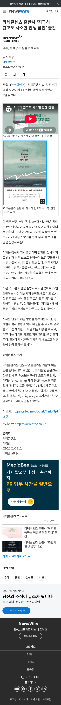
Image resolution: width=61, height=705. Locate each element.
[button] (4, 74)
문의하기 (30, 682)
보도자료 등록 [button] (30, 635)
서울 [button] (41, 577)
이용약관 (35, 699)
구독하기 (51, 520)
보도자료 (31, 646)
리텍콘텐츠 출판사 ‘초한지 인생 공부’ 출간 (40, 544)
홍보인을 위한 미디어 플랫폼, (30, 3)
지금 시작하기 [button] (15, 610)
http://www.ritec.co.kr (30, 424)
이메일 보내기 (11, 453)
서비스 (30, 654)
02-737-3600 (32, 677)
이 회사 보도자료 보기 (16, 556)
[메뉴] (4, 11)
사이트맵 (46, 699)
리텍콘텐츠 (10, 62)
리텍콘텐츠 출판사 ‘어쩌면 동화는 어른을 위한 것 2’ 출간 (40, 532)
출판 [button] (17, 577)
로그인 (13, 699)
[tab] (30, 646)
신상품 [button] (29, 577)
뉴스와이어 (18, 85)
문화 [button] (6, 577)
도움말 (30, 669)
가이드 (30, 662)
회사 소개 (23, 699)
